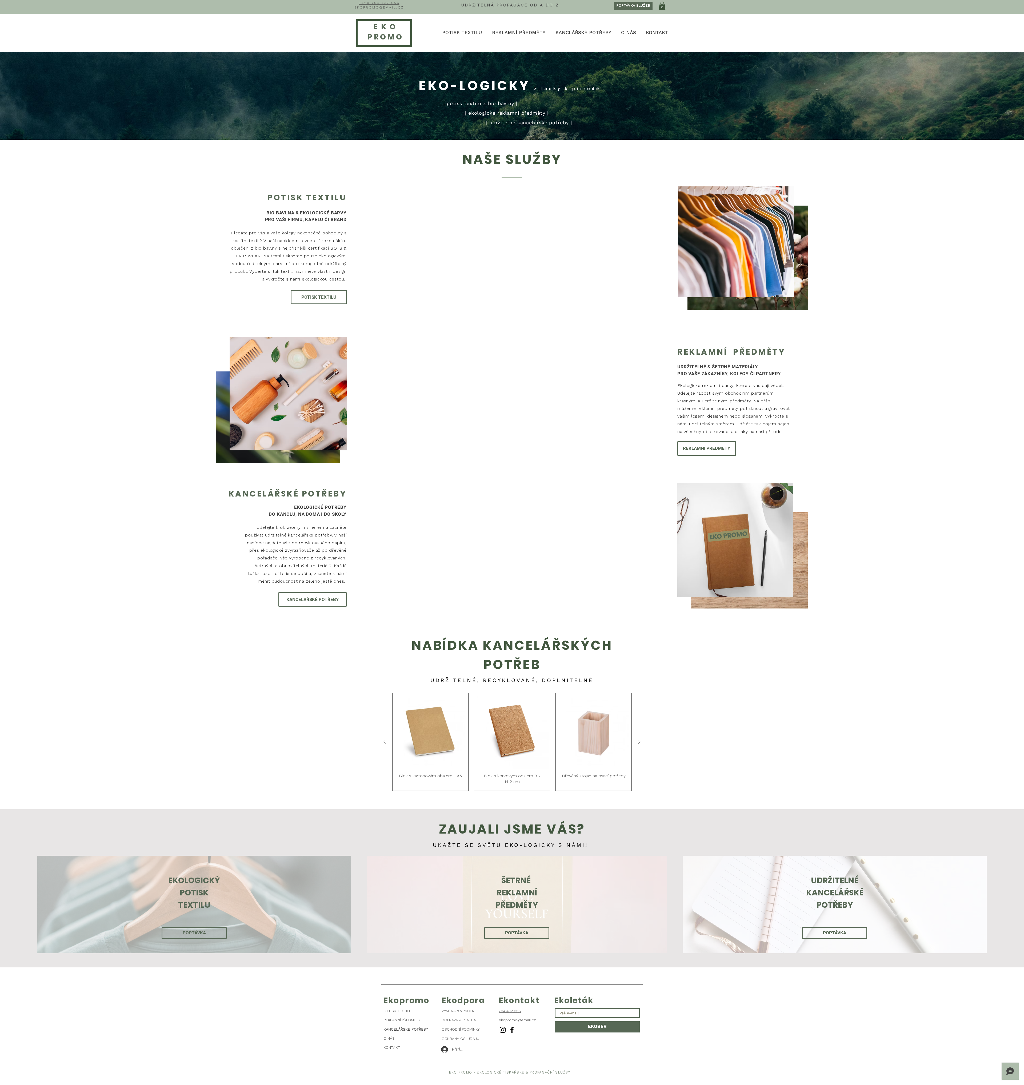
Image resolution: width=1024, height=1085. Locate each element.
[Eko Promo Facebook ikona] (512, 1030)
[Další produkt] (639, 742)
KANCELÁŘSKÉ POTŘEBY (405, 1029)
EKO (386, 27)
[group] (512, 742)
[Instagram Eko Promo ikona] (503, 1030)
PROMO (384, 37)
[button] (662, 6)
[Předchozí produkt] (384, 742)
